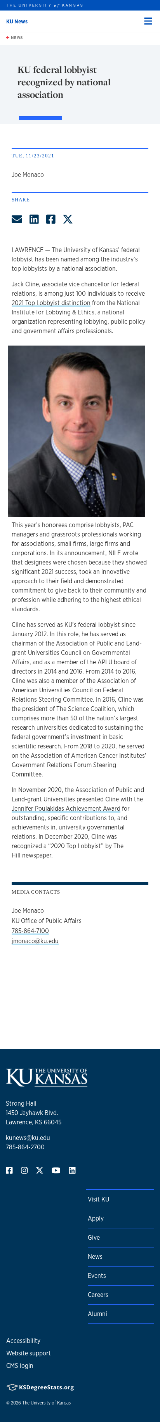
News (16, 37)
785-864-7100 (30, 931)
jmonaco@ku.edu (35, 941)
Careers (98, 1295)
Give (94, 1237)
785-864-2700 (25, 1147)
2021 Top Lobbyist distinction (51, 303)
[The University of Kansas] (46, 1083)
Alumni (97, 1314)
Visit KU (98, 1199)
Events (97, 1276)
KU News (17, 21)
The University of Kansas (46, 1403)
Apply (96, 1218)
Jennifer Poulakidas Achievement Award (66, 809)
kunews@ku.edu (28, 1138)
